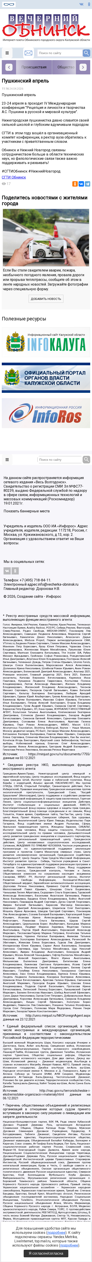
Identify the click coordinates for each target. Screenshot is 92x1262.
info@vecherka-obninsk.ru (58, 584)
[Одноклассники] (75, 184)
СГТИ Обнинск (14, 177)
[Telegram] (87, 184)
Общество (66, 67)
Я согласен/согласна (46, 1253)
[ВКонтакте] (81, 184)
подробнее (56, 1232)
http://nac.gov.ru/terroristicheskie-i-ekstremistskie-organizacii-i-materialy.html (46, 1092)
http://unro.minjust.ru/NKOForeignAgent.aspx (58, 1016)
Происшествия (33, 67)
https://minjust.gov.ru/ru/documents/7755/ (59, 754)
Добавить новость (46, 299)
